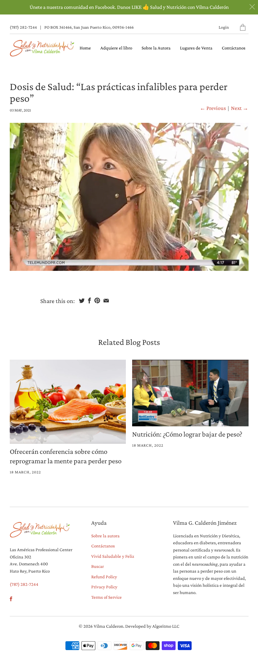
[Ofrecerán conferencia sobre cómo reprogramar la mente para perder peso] (68, 402)
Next (239, 108)
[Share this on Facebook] (89, 300)
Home (85, 47)
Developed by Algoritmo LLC (152, 626)
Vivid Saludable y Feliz (112, 556)
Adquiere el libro (116, 47)
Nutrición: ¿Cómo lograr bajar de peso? (187, 434)
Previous (213, 108)
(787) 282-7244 (23, 27)
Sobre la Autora (156, 47)
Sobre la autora (105, 535)
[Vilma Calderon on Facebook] (11, 599)
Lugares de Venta (196, 47)
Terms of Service (106, 597)
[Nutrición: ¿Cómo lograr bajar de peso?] (190, 393)
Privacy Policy (104, 586)
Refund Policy (104, 576)
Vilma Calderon (108, 626)
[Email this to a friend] (106, 300)
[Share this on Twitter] (82, 300)
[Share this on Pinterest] (97, 300)
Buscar (97, 566)
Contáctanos (233, 47)
